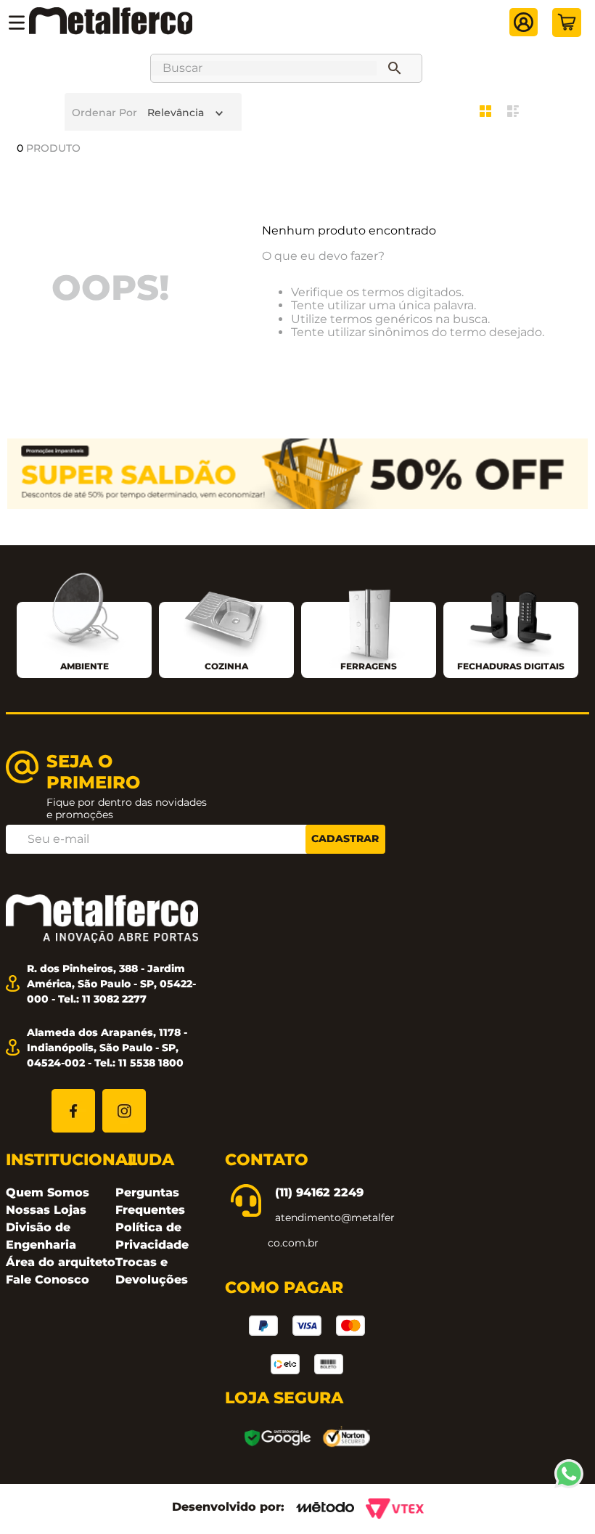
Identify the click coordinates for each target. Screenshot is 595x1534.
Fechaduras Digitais (511, 666)
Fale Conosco (47, 1279)
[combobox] (286, 68)
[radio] (489, 111)
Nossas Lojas (46, 1210)
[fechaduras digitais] (510, 623)
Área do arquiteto (60, 1262)
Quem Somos (47, 1192)
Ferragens (368, 666)
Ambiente (84, 666)
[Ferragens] (368, 624)
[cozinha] (226, 623)
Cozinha (226, 666)
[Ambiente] (84, 613)
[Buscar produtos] (397, 68)
